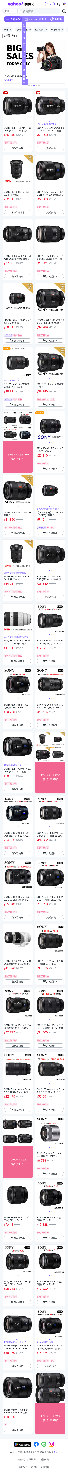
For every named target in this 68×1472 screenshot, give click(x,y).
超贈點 (58, 19)
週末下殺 (24, 63)
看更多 (24, 82)
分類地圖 (45, 1466)
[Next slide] (30, 106)
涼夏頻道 (24, 51)
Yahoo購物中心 (21, 4)
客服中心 (21, 1459)
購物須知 (45, 1459)
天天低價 (24, 45)
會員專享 (24, 70)
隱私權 (34, 1466)
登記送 (24, 26)
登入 (49, 4)
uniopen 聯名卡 (37, 19)
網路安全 (23, 1466)
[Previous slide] (5, 106)
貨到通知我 (17, 148)
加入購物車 (19, 212)
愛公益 (24, 76)
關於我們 (33, 1459)
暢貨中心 (24, 32)
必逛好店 (24, 57)
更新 (55, 1451)
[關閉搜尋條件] (19, 11)
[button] (29, 85)
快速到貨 (24, 38)
